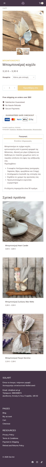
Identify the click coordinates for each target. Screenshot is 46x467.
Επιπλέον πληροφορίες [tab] (23, 141)
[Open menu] (5, 3)
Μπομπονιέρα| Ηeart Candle (16, 246)
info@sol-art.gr (14, 390)
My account (7, 417)
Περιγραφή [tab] (23, 136)
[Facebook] (32, 462)
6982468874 (17, 393)
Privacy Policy (8, 435)
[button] (41, 13)
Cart (4, 420)
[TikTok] (41, 462)
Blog (4, 413)
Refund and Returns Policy (13, 446)
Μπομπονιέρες (11, 61)
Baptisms (13, 129)
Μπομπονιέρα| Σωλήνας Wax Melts (19, 302)
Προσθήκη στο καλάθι (30, 89)
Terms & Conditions (10, 438)
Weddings (20, 129)
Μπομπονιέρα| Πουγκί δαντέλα (17, 358)
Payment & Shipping (11, 442)
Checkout (6, 424)
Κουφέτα (6, 77)
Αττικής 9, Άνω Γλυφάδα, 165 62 (25, 396)
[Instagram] (37, 462)
